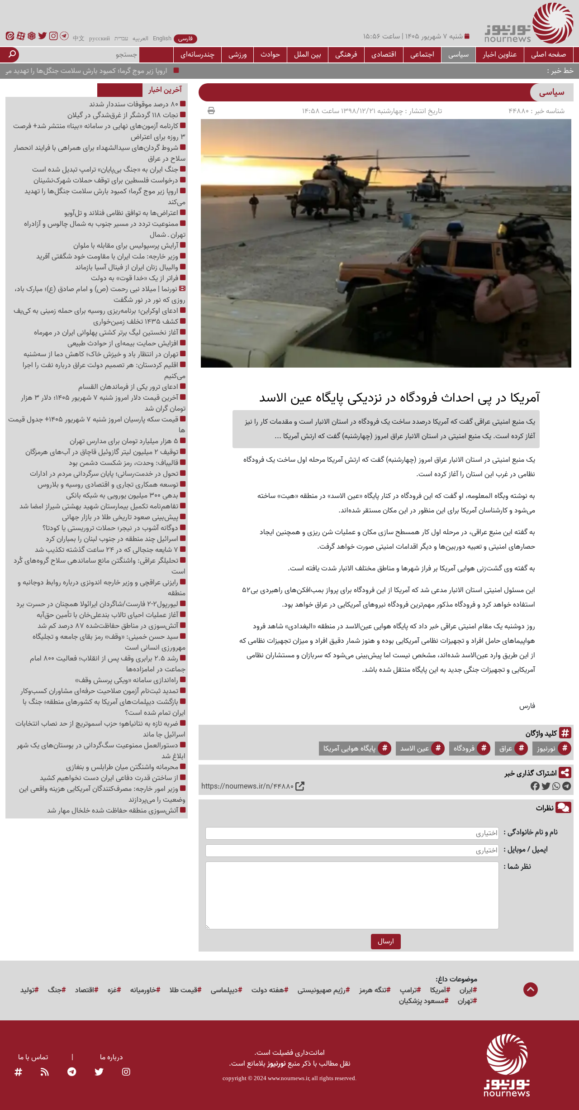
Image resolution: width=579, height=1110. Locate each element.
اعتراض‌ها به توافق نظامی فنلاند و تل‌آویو (122, 213)
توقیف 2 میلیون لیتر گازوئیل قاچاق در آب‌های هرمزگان (102, 452)
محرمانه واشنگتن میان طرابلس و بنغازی (123, 767)
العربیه (140, 38)
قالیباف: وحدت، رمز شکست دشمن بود (124, 463)
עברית (121, 38)
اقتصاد (84, 990)
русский (99, 38)
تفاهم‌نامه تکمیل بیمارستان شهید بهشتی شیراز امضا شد (99, 506)
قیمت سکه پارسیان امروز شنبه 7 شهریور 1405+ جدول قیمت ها (96, 425)
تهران (465, 1001)
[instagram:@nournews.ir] (126, 1072)
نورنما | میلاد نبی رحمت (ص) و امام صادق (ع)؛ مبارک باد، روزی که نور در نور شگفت (99, 294)
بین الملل (307, 54)
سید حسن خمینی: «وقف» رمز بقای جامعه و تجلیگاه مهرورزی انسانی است (109, 642)
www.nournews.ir (288, 1078)
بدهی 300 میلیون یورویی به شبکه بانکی (123, 496)
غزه (112, 990)
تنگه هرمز (372, 990)
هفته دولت (268, 990)
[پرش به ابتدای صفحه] (530, 990)
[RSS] (45, 1072)
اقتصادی (383, 54)
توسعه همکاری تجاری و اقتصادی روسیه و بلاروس (109, 485)
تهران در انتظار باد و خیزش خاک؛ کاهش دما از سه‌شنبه (102, 354)
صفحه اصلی (548, 54)
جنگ (55, 990)
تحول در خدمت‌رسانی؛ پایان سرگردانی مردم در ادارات (105, 474)
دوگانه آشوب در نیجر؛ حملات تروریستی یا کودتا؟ (111, 528)
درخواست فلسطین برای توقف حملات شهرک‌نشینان (106, 181)
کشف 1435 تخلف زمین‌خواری (136, 322)
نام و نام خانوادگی (533, 832)
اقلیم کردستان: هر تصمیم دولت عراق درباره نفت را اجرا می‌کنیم (104, 370)
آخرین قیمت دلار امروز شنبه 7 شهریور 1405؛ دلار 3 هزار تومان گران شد (103, 403)
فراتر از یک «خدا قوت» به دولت (135, 278)
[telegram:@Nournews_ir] (71, 1072)
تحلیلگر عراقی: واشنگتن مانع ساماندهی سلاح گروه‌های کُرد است (99, 566)
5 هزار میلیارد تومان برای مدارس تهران (125, 441)
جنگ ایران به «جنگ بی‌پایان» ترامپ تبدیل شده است (106, 170)
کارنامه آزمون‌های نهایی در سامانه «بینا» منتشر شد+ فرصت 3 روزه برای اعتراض (99, 131)
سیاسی (458, 54)
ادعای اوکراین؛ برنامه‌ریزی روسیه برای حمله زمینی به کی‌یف (97, 311)
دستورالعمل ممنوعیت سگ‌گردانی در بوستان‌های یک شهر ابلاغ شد (101, 751)
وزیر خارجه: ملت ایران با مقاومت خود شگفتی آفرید (108, 257)
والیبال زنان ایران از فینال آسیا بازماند (127, 267)
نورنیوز (546, 749)
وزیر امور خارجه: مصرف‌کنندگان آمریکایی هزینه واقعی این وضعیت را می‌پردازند (102, 794)
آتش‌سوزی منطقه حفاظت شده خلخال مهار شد (113, 811)
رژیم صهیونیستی (322, 990)
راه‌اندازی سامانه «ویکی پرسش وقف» (127, 680)
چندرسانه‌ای (197, 54)
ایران (466, 990)
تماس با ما (33, 1057)
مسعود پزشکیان (421, 1001)
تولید (27, 990)
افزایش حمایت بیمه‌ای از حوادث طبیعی (123, 343)
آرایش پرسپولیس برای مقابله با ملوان (126, 246)
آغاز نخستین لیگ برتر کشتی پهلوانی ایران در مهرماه (107, 333)
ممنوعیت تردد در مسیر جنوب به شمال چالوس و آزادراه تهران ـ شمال (104, 229)
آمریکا (438, 990)
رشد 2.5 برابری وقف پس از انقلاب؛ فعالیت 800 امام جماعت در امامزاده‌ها (107, 664)
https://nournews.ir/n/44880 (247, 787)
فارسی (185, 38)
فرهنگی (346, 54)
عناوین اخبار (500, 54)
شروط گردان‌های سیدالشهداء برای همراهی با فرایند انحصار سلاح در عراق (99, 153)
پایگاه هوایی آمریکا (349, 749)
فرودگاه (464, 749)
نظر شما (519, 867)
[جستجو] (12, 54)
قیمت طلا (183, 990)
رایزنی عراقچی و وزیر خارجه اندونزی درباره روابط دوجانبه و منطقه (101, 588)
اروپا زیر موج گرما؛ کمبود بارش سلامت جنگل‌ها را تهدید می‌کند (99, 71)
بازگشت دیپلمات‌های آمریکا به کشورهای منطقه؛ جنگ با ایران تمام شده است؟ (104, 707)
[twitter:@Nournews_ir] (99, 1072)
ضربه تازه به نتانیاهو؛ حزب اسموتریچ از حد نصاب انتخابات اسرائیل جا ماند (100, 729)
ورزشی (237, 54)
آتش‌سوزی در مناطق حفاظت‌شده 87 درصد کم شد (109, 626)
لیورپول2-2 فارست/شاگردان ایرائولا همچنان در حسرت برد (98, 604)
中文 (79, 38)
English (162, 38)
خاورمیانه (143, 990)
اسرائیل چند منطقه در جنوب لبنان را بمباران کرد (113, 539)
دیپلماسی (224, 990)
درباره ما (111, 1057)
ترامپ (408, 990)
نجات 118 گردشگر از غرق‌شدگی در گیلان (123, 115)
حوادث (270, 54)
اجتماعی (422, 54)
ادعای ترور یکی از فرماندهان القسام (129, 387)
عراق (505, 749)
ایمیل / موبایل (528, 850)
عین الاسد (414, 749)
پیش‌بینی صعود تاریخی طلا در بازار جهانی (121, 517)
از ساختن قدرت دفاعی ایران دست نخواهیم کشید (110, 778)
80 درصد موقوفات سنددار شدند (134, 104)
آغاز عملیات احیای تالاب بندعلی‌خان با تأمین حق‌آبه (108, 615)
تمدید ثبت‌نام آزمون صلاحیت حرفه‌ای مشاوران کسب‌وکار (100, 691)
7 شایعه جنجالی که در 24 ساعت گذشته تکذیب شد (107, 550)
